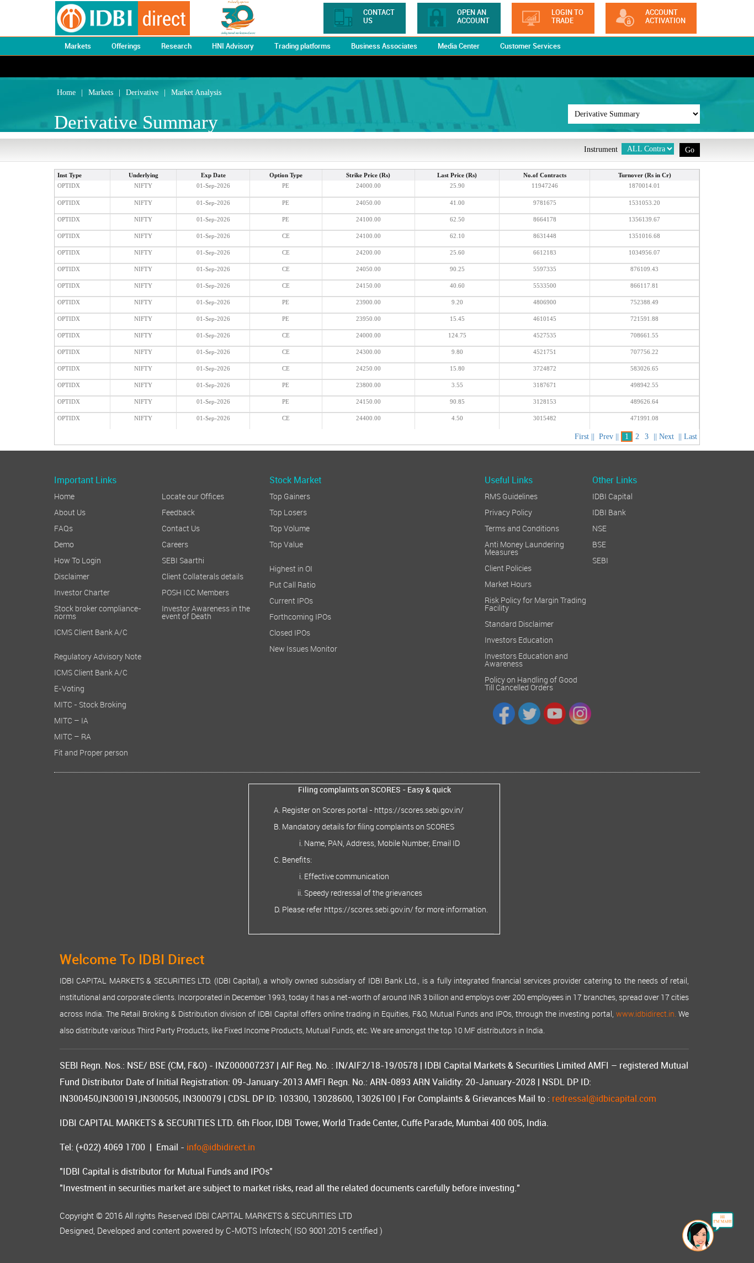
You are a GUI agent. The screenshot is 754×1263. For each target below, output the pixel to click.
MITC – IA (71, 720)
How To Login (77, 559)
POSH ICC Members (195, 591)
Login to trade (567, 16)
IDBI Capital (612, 495)
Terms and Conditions (522, 527)
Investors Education (519, 639)
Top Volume (289, 527)
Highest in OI (290, 568)
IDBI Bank (609, 511)
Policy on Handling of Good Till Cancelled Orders (531, 682)
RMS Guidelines (511, 495)
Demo (64, 543)
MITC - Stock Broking (90, 704)
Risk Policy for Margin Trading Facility (535, 603)
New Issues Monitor (303, 648)
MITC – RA (72, 736)
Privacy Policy (508, 511)
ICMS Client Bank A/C (91, 631)
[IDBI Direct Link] (135, 18)
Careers (175, 543)
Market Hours (508, 583)
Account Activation (665, 16)
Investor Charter (82, 591)
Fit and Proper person (91, 752)
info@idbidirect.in (221, 1147)
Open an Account (473, 16)
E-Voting (69, 688)
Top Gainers (289, 495)
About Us (70, 511)
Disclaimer (71, 575)
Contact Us (379, 16)
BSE (599, 543)
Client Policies (508, 567)
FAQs (63, 527)
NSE (599, 527)
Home (64, 495)
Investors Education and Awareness (526, 659)
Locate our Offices (193, 495)
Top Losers (288, 511)
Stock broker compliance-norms (97, 611)
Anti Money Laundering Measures (524, 547)
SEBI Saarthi (183, 559)
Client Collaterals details (202, 575)
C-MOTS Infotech (257, 1230)
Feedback (178, 511)
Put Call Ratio (292, 584)
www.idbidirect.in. (646, 1013)
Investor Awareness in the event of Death (206, 611)
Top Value (286, 543)
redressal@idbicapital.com (604, 1098)
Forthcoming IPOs (300, 616)
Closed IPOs (289, 632)
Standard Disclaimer (519, 623)
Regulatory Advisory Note (97, 655)
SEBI (600, 559)
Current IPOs (291, 600)
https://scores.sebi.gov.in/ (419, 810)
